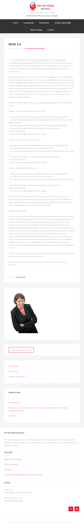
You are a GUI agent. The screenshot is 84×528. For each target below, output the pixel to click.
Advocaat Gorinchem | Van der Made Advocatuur (42, 6)
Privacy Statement (11, 464)
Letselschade (14, 366)
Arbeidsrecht (20, 277)
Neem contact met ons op (21, 350)
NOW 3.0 (12, 416)
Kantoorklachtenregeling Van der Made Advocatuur (23, 475)
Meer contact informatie (13, 501)
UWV (64, 125)
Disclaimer (8, 469)
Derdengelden (14, 403)
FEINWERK (70, 522)
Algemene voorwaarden (13, 459)
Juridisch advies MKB (17, 376)
